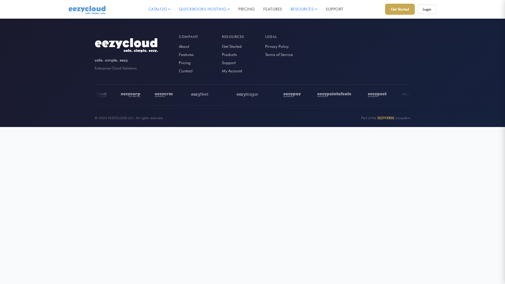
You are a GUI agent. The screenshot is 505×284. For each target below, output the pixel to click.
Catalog (157, 9)
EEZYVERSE (385, 118)
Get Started (400, 9)
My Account (232, 71)
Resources (302, 9)
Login (427, 9)
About (184, 46)
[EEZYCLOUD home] (87, 9)
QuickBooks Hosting (202, 9)
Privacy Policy (277, 46)
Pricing (246, 9)
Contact (186, 71)
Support (335, 9)
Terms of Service (279, 54)
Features (272, 9)
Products (229, 54)
